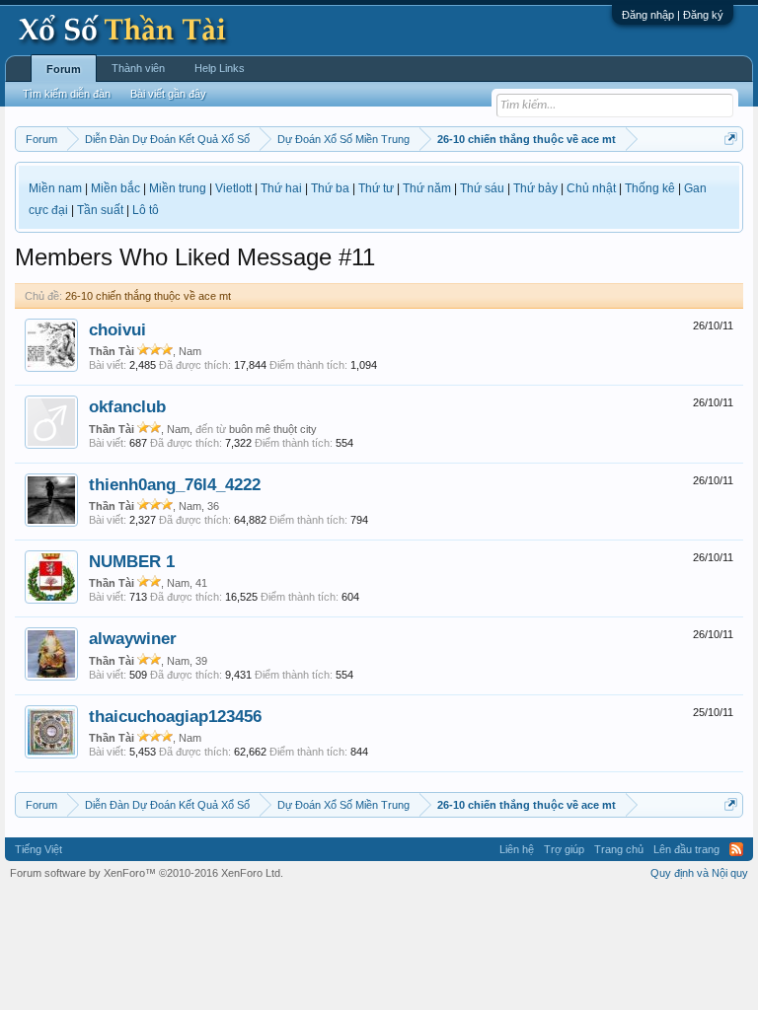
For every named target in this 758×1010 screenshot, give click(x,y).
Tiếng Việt (38, 849)
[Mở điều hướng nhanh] (730, 138)
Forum (63, 69)
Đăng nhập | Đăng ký (672, 15)
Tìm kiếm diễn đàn (67, 94)
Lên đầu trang (686, 849)
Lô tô (145, 210)
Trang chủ (619, 849)
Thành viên (138, 68)
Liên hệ (516, 849)
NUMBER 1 (132, 561)
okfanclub (127, 406)
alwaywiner (133, 638)
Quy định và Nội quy (699, 873)
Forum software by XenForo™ (146, 873)
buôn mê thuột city (273, 429)
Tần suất (100, 210)
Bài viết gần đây (168, 94)
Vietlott (233, 188)
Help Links (219, 68)
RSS (736, 849)
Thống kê (650, 188)
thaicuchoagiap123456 (175, 716)
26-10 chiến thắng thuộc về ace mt (148, 296)
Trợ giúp (564, 849)
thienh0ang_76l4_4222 (175, 484)
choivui (117, 329)
